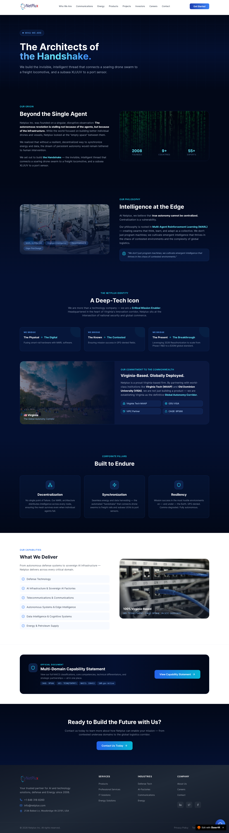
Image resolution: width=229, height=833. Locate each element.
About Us (182, 783)
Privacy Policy (181, 827)
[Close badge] (223, 827)
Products (113, 6)
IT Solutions (104, 795)
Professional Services (109, 789)
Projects (127, 6)
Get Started (199, 6)
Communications (84, 6)
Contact (166, 6)
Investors (140, 6)
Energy (101, 6)
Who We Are (65, 6)
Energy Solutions (107, 800)
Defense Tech (145, 783)
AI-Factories (144, 789)
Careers (153, 6)
